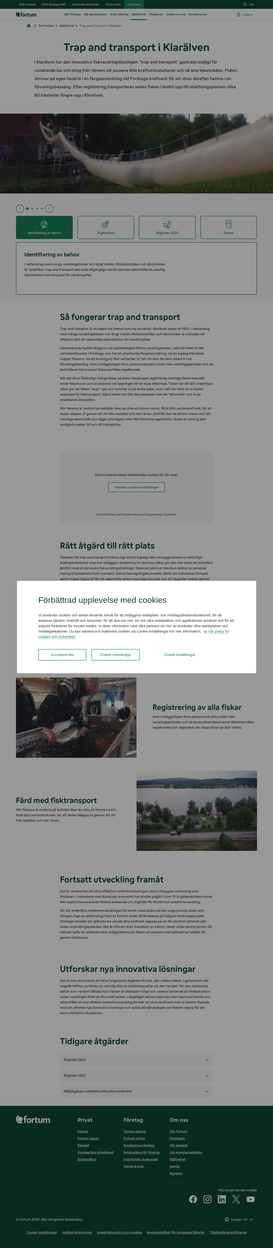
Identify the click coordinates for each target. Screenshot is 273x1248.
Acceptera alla (62, 655)
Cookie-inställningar (179, 655)
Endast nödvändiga (115, 655)
